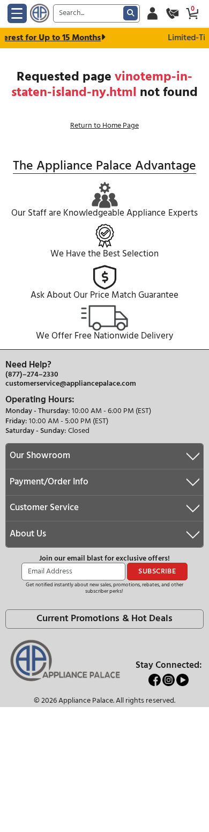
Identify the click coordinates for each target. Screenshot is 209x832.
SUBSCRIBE (157, 571)
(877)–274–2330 (31, 375)
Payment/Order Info (49, 482)
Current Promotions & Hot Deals (104, 619)
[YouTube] (182, 680)
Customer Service (44, 507)
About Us (28, 534)
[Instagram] (169, 680)
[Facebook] (155, 680)
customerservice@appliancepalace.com (70, 384)
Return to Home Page (104, 125)
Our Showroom (40, 455)
